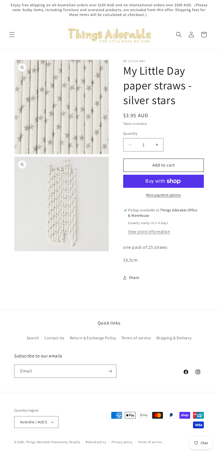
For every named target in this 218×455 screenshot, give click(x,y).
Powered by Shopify (65, 442)
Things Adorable (38, 442)
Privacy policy (122, 442)
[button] (12, 34)
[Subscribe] (110, 371)
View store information (149, 231)
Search (33, 337)
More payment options (163, 195)
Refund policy (96, 442)
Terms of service (136, 337)
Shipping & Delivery (173, 337)
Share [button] (134, 277)
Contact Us (54, 337)
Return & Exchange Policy (93, 337)
